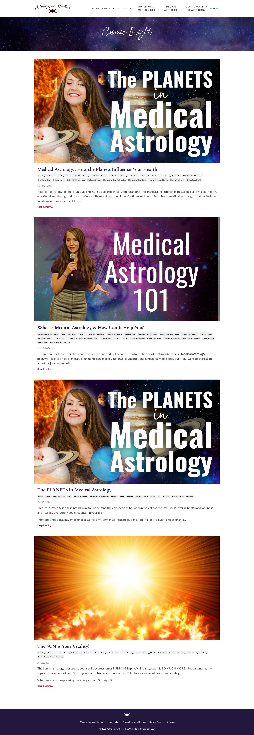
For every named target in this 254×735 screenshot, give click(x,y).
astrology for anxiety (87, 334)
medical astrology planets (158, 180)
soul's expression (184, 653)
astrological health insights (48, 334)
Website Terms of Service (91, 722)
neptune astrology (154, 338)
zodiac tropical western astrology (50, 657)
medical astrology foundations (65, 338)
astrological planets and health (68, 176)
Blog (116, 8)
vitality (204, 653)
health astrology (44, 180)
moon (122, 496)
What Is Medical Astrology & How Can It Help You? (90, 328)
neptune (130, 496)
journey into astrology (190, 334)
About (106, 8)
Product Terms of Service (134, 722)
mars (69, 496)
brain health (88, 653)
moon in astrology (138, 338)
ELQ (153, 729)
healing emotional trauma (169, 334)
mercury (125, 338)
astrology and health (90, 176)
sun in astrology (194, 338)
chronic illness (129, 334)
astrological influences (46, 176)
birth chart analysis (115, 334)
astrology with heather (172, 176)
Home (95, 8)
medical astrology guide (137, 180)
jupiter (48, 496)
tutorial (166, 496)
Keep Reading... (45, 206)
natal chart (162, 653)
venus (181, 496)
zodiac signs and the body (60, 342)
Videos (126, 8)
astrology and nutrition (109, 176)
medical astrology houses (88, 338)
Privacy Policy (113, 722)
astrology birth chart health (151, 176)
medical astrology (94, 180)
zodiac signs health (194, 180)
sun (159, 496)
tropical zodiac (208, 338)
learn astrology (59, 496)
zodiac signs (42, 342)
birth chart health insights (192, 176)
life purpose (113, 653)
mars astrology (206, 334)
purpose (172, 653)
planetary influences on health (175, 338)
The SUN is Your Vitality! (63, 646)
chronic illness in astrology (147, 334)
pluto (146, 496)
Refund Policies (156, 722)
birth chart (101, 334)
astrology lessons (54, 653)
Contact (171, 722)
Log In (214, 8)
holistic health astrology (76, 180)
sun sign (196, 653)
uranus (174, 496)
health (40, 496)
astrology (41, 653)
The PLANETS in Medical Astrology (74, 490)
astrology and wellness (129, 176)
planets (138, 496)
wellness (189, 496)
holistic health (58, 180)
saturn (152, 496)
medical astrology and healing (114, 180)
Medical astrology (49, 508)
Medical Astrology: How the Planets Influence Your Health (97, 169)
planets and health (177, 180)
